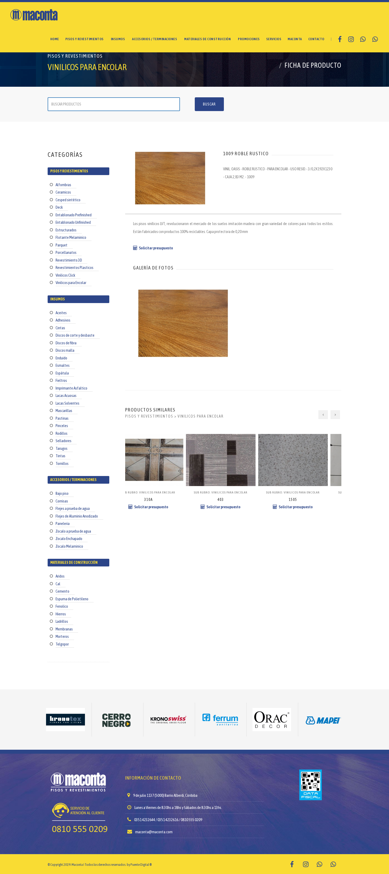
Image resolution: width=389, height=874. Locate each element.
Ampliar (183, 338)
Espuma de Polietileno (72, 599)
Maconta (295, 39)
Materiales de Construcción (207, 39)
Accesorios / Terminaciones (154, 39)
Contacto (316, 39)
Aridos (60, 576)
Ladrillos (62, 621)
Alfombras (63, 184)
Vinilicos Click (65, 275)
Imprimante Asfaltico (71, 388)
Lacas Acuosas (66, 395)
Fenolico (62, 606)
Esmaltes (63, 365)
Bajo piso (62, 493)
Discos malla (65, 350)
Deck (59, 207)
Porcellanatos (66, 252)
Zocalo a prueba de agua (73, 531)
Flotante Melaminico (71, 237)
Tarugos (61, 448)
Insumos (118, 39)
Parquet (61, 245)
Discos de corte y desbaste (75, 335)
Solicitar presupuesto (156, 248)
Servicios (274, 39)
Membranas (64, 629)
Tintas (60, 456)
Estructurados (66, 230)
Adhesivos (63, 320)
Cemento (62, 591)
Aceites (61, 312)
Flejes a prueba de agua (73, 508)
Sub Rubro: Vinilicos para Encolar (161, 492)
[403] (161, 447)
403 (161, 499)
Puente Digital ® (141, 865)
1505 (233, 499)
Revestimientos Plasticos (74, 267)
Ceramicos (63, 192)
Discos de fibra (66, 343)
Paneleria (63, 523)
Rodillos (61, 433)
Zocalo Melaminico (69, 546)
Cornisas (62, 501)
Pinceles (62, 425)
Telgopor (62, 644)
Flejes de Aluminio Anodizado (77, 516)
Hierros (61, 614)
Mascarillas (64, 410)
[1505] (233, 447)
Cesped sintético (68, 200)
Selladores (63, 440)
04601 (305, 499)
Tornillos (62, 463)
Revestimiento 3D (69, 260)
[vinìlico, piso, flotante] (183, 300)
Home (54, 39)
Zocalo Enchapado (69, 538)
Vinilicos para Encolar (71, 282)
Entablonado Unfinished (73, 222)
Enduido (61, 358)
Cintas (60, 328)
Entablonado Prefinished (74, 215)
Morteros (62, 636)
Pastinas (62, 418)
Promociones (249, 39)
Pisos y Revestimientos (84, 39)
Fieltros (61, 380)
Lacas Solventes (67, 403)
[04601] (305, 447)
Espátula (62, 373)
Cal (58, 584)
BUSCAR (209, 104)
